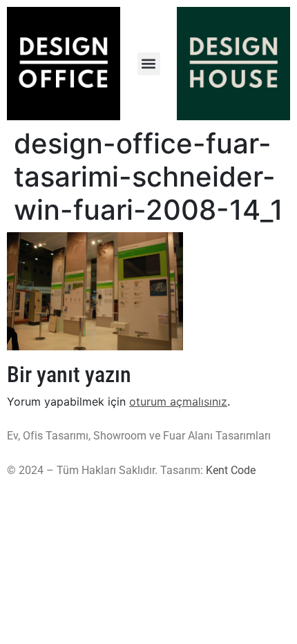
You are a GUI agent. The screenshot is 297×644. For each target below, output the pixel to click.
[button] (148, 64)
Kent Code (231, 470)
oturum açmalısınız (178, 401)
